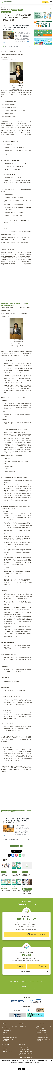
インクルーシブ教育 (41, 1030)
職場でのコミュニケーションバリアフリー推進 (44, 1027)
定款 (4, 1035)
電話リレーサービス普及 (42, 1035)
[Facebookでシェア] (12, 855)
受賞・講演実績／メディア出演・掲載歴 (9, 1040)
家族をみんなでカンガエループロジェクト (44, 1040)
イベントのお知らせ (7, 1051)
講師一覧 (5, 1032)
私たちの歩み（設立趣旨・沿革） (10, 1037)
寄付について (6, 1047)
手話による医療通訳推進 (42, 1037)
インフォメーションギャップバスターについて (10, 1027)
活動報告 (20, 9)
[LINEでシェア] (20, 855)
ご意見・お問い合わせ (25, 1047)
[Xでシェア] (9, 855)
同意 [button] (19, 1069)
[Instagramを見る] (16, 855)
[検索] (50, 9)
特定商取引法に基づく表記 (26, 1051)
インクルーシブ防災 (41, 1032)
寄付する (45, 2)
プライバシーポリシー (25, 1049)
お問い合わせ (27, 986)
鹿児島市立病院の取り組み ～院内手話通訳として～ (12, 303)
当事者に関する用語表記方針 (26, 1057)
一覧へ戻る (16, 846)
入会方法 (5, 1049)
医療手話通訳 (14, 9)
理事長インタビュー (7, 1030)
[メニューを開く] (51, 2)
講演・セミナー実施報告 (6, 12)
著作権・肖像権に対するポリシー (27, 1054)
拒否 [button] (23, 1069)
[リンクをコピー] (23, 855)
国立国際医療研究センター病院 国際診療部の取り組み (12, 810)
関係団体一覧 (23, 1027)
